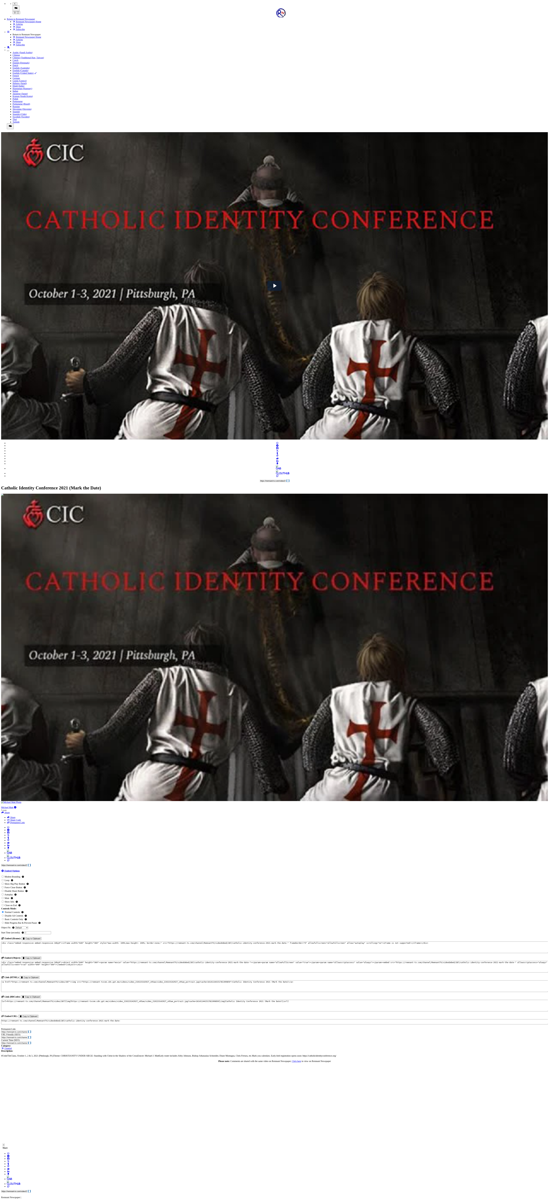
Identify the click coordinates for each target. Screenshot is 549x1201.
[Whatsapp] (277, 443)
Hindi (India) (18, 86)
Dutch (15, 65)
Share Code (15, 820)
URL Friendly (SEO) (10, 1034)
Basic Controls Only (14, 919)
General (8, 1048)
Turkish (16, 122)
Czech (15, 60)
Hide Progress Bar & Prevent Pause (20, 923)
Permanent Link (17, 822)
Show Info (9, 901)
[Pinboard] (277, 463)
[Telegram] (277, 445)
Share (12, 817)
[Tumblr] (277, 453)
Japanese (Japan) (20, 93)
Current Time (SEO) (10, 1040)
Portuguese (18, 101)
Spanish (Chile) (20, 114)
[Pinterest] (277, 456)
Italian (15, 91)
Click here (296, 1061)
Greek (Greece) (20, 81)
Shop (18, 27)
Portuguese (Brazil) (21, 104)
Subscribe (20, 29)
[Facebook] (277, 448)
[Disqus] (274, 1103)
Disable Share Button (14, 891)
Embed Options (12, 871)
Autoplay (8, 894)
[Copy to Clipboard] (277, 476)
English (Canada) (20, 70)
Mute (7, 898)
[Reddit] (277, 458)
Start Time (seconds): (11, 932)
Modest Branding (12, 876)
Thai (15, 119)
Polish (15, 99)
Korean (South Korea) (23, 96)
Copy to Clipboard (32, 939)
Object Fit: (6, 927)
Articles (19, 24)
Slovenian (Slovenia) (22, 109)
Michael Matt (7, 807)
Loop (7, 880)
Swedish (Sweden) (21, 117)
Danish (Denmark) (21, 63)
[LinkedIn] (277, 461)
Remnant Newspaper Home (28, 21)
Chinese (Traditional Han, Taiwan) (28, 57)
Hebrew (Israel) (20, 83)
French (16, 75)
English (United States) (23, 73)
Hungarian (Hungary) (22, 88)
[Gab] (277, 468)
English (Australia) (21, 68)
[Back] (15, 3)
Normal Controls (12, 912)
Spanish (16, 111)
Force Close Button (13, 887)
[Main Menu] (16, 8)
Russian (16, 106)
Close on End (10, 905)
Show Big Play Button (15, 884)
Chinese (16, 55)
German (16, 78)
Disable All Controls (14, 916)
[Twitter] (277, 451)
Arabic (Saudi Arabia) (22, 52)
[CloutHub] (277, 473)
